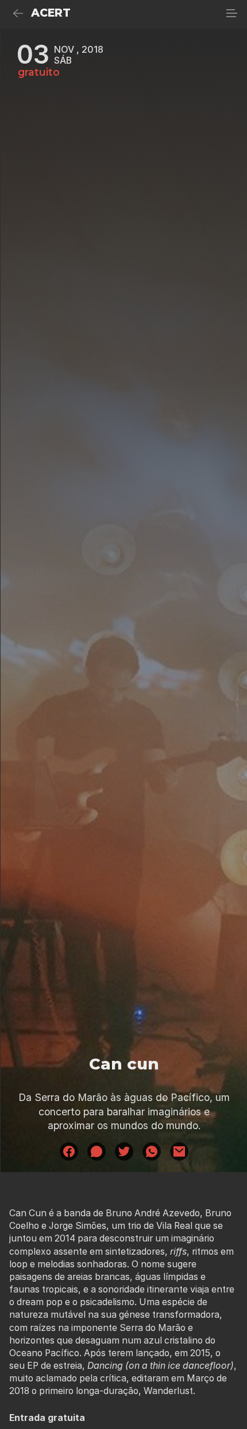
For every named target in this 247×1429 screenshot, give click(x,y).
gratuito (39, 72)
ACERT (51, 12)
